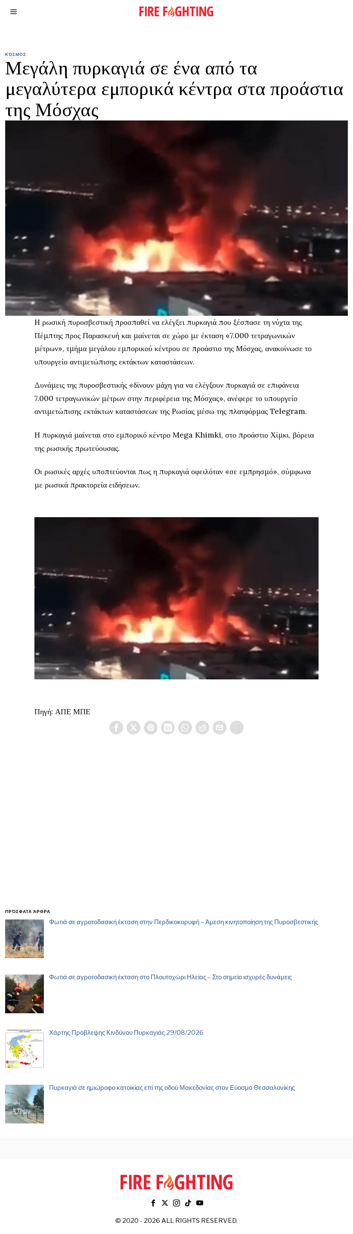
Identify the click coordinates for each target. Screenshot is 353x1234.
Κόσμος (15, 54)
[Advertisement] (176, 831)
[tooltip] (116, 727)
